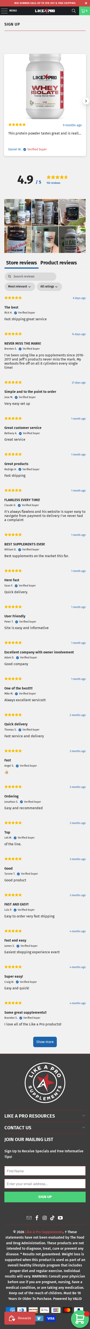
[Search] (74, 11)
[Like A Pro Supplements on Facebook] (37, 1218)
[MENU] (2, 11)
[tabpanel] (45, 662)
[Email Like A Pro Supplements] (29, 1218)
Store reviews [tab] (21, 263)
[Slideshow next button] (86, 101)
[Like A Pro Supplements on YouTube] (60, 1218)
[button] (17, 212)
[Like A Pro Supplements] (45, 11)
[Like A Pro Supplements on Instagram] (45, 1218)
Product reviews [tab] (58, 263)
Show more (45, 1042)
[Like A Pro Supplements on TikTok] (52, 1218)
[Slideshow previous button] (3, 101)
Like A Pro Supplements (44, 1232)
